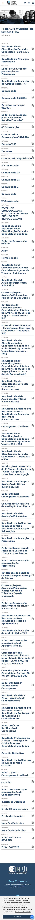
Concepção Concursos (12, 3)
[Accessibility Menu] (32, 917)
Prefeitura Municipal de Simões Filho (17, 30)
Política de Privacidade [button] (23, 912)
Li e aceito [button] (17, 916)
